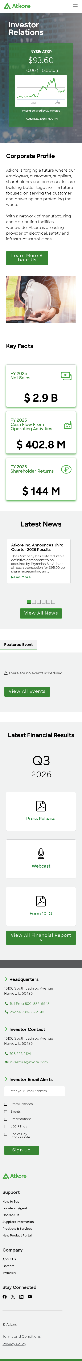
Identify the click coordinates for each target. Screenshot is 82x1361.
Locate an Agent (15, 1208)
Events (16, 1111)
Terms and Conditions (22, 1337)
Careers (8, 1266)
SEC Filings (19, 1126)
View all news (41, 613)
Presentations (21, 1119)
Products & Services (17, 1229)
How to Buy (11, 1201)
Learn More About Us (27, 258)
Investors (9, 1273)
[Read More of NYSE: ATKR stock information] (41, 85)
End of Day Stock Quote (20, 1136)
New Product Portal (17, 1235)
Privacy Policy (14, 1344)
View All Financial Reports (41, 938)
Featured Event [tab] (18, 645)
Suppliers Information (18, 1222)
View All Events (27, 692)
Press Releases (22, 1104)
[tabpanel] (41, 682)
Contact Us (11, 1215)
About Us (9, 1259)
